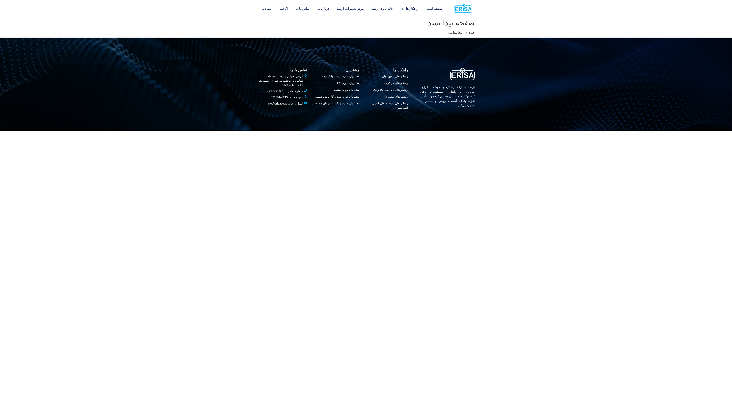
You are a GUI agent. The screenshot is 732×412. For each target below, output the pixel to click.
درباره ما (323, 8)
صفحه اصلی (434, 8)
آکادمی (283, 8)
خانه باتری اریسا (382, 8)
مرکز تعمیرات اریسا (350, 8)
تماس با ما (302, 8)
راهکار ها (412, 8)
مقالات (266, 8)
